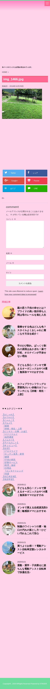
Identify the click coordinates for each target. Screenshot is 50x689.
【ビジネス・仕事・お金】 (15, 431)
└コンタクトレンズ (14, 471)
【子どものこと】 (10, 443)
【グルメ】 (7, 423)
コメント (11, 219)
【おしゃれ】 (8, 414)
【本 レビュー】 (9, 445)
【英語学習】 (8, 479)
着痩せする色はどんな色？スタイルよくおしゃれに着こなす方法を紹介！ (31, 330)
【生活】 (6, 448)
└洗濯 (6, 474)
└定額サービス (10, 462)
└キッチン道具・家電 (13, 454)
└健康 (6, 457)
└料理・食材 (9, 465)
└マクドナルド (10, 434)
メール (10, 263)
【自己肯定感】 (9, 476)
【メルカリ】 (8, 440)
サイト (9, 273)
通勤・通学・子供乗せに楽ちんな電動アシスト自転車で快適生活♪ (31, 569)
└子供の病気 (9, 459)
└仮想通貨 (8, 437)
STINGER (43, 684)
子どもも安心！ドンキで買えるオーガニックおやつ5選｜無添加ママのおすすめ (32, 368)
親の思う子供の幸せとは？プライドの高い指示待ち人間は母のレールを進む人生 (31, 311)
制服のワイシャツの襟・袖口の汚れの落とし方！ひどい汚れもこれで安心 (31, 530)
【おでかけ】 (8, 417)
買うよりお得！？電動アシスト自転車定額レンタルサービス (31, 549)
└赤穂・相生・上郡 (12, 429)
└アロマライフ (10, 451)
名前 (9, 253)
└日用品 (7, 468)
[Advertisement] (25, 38)
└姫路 (6, 426)
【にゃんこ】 (8, 420)
